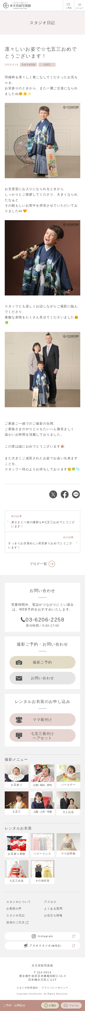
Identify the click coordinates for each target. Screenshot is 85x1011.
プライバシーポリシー (55, 987)
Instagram (45, 936)
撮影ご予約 (42, 662)
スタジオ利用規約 (27, 987)
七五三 (47, 64)
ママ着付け (42, 720)
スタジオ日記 (29, 64)
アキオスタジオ (45, 945)
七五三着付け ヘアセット (42, 736)
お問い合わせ (42, 678)
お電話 (52, 1005)
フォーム (74, 1005)
